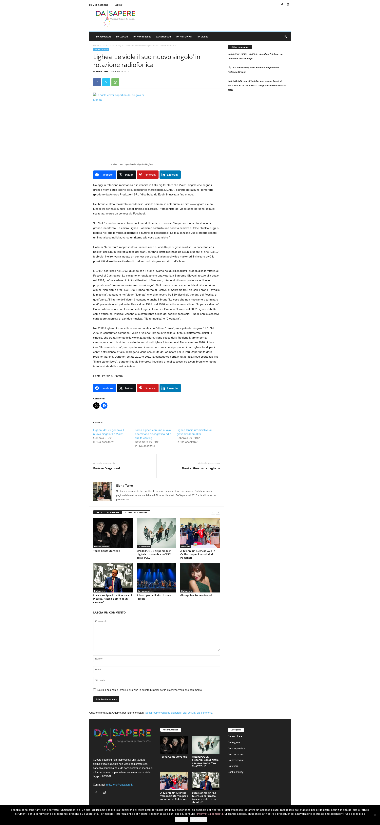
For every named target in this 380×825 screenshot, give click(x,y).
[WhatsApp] (115, 82)
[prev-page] (213, 512)
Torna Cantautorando (106, 551)
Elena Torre (102, 71)
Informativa (198, 819)
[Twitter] (106, 82)
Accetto (181, 819)
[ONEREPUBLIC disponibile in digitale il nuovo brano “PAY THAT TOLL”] (156, 533)
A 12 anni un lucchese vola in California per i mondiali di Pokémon (197, 554)
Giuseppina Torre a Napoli (196, 595)
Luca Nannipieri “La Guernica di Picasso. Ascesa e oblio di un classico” (112, 598)
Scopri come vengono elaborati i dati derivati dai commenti (178, 712)
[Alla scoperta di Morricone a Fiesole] (156, 577)
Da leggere (122, 36)
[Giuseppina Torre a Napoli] (200, 577)
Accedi (119, 4)
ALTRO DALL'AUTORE (136, 512)
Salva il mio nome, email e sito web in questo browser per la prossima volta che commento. (149, 689)
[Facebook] (282, 5)
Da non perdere (142, 36)
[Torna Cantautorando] (113, 533)
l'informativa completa (209, 813)
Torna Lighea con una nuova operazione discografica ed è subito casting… (153, 433)
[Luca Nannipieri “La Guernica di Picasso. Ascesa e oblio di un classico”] (113, 577)
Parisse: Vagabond (106, 468)
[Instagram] (288, 5)
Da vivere (203, 36)
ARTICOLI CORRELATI (107, 512)
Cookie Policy (235, 771)
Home (96, 45)
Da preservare (184, 36)
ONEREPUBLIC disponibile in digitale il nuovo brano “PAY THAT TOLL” (154, 554)
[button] (285, 36)
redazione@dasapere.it (119, 784)
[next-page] (218, 512)
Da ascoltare (103, 36)
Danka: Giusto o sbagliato (201, 468)
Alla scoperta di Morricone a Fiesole (154, 596)
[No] (375, 815)
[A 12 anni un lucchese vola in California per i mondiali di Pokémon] (200, 533)
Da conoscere (163, 36)
